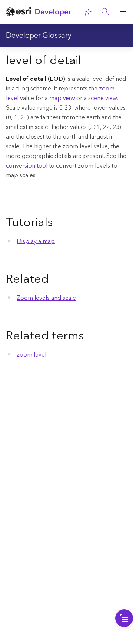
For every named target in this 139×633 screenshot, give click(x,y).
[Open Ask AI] (87, 12)
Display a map (36, 241)
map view (62, 98)
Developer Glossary (39, 35)
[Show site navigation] (123, 12)
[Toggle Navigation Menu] (124, 618)
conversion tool (26, 165)
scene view (102, 98)
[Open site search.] (105, 12)
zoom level (31, 354)
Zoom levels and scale (46, 298)
